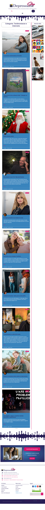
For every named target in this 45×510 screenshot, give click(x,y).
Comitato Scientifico (4, 488)
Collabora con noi (19, 492)
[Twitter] (35, 486)
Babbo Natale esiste (9, 136)
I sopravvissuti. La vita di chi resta (12, 334)
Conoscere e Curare (19, 485)
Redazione (3, 489)
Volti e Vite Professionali (5, 492)
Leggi (4, 104)
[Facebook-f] (33, 486)
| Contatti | (25, 500)
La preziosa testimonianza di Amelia (13, 55)
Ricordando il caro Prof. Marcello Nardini (14, 177)
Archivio (17, 491)
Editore (2, 491)
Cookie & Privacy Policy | (30, 500)
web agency (38, 500)
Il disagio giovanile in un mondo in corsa (13, 217)
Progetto (2, 485)
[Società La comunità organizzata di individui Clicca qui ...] (37, 46)
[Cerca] (42, 494)
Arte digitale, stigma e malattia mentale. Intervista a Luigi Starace (14, 416)
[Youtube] (38, 486)
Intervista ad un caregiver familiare (12, 256)
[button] (12, 11)
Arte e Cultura (18, 488)
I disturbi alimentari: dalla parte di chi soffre (15, 296)
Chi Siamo (3, 483)
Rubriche (17, 489)
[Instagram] (40, 486)
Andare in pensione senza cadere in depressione (16, 376)
